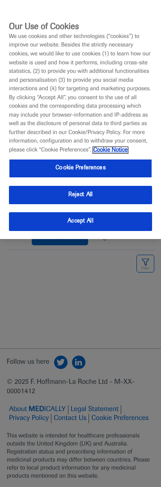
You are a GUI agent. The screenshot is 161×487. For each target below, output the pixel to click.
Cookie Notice (110, 150)
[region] (80, 119)
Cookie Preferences (80, 168)
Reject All (80, 194)
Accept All (80, 221)
